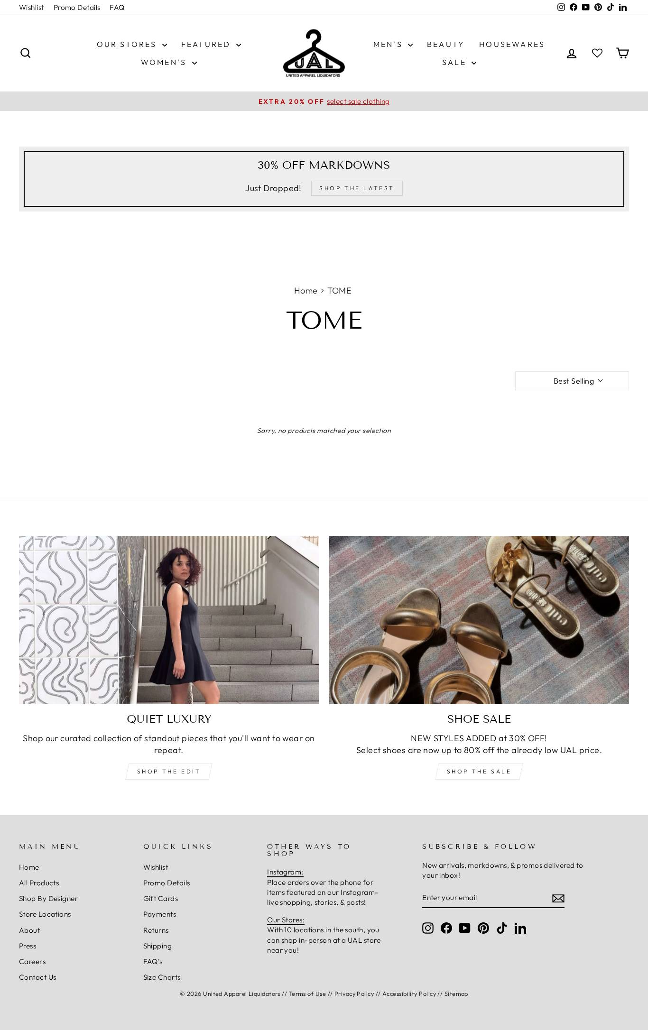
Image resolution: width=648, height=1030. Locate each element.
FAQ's (153, 961)
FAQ (117, 7)
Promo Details (77, 7)
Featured (207, 44)
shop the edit (169, 771)
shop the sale (479, 771)
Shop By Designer (48, 898)
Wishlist (31, 7)
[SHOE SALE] (479, 620)
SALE (455, 62)
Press (27, 945)
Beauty (446, 44)
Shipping (157, 945)
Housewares (512, 44)
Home (306, 290)
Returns (156, 930)
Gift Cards (160, 898)
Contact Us (37, 977)
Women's (165, 62)
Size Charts (162, 977)
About (29, 930)
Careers (32, 961)
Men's (389, 44)
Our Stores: (286, 919)
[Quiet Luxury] (169, 620)
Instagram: (285, 871)
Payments (159, 914)
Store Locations (45, 914)
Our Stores (128, 44)
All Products (39, 882)
